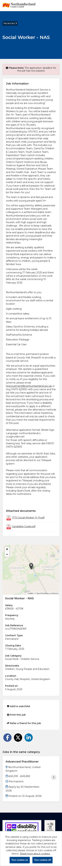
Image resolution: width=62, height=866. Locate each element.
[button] (31, 566)
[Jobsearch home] (19, 5)
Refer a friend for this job (25, 723)
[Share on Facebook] (7, 737)
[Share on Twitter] (18, 737)
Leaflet (30, 593)
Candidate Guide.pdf (23, 526)
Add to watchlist (19, 706)
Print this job (17, 714)
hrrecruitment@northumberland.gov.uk (29, 386)
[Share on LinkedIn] (28, 737)
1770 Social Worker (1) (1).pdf (28, 517)
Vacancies (9, 23)
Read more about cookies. (35, 853)
